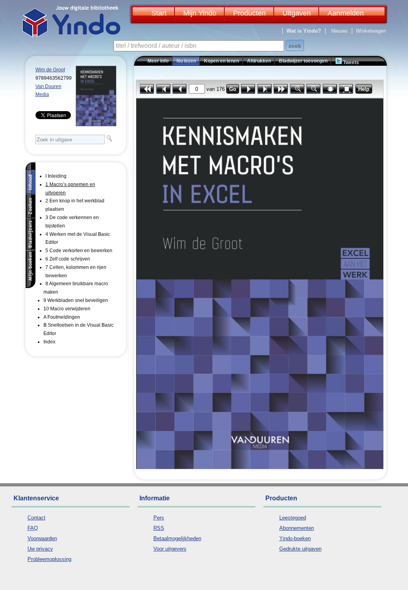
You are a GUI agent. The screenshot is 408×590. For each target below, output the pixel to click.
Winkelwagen (371, 31)
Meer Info (158, 61)
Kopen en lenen (221, 61)
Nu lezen (186, 61)
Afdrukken (259, 61)
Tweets (350, 62)
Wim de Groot (50, 70)
